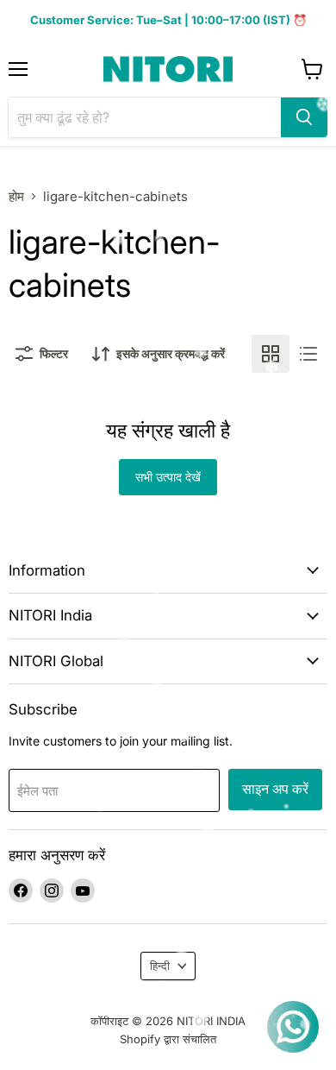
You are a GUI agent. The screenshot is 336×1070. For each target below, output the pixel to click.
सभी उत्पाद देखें (168, 476)
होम (16, 196)
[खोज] (304, 117)
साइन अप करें (275, 789)
